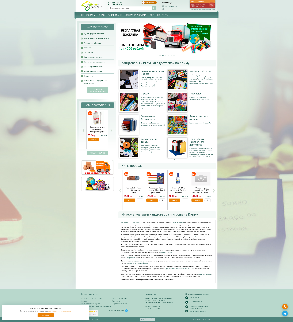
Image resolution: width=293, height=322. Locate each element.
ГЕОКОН (207, 319)
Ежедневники (146, 123)
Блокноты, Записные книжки (151, 80)
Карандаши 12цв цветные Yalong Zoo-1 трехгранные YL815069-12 (156, 191)
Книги (191, 123)
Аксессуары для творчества (199, 99)
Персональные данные (152, 302)
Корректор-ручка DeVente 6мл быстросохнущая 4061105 (97, 130)
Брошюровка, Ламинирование (152, 85)
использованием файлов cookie (59, 311)
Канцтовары (88, 15)
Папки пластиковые (196, 148)
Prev (83, 130)
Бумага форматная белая (94, 34)
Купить (129, 200)
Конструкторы (149, 104)
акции (132, 261)
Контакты (162, 15)
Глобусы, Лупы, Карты (205, 79)
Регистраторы (194, 155)
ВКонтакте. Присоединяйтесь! (137, 263)
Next (111, 130)
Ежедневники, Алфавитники (148, 118)
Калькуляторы (157, 125)
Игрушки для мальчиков (149, 100)
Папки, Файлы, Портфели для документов (196, 142)
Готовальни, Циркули (197, 81)
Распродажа (115, 15)
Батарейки (154, 146)
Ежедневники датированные (151, 124)
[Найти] (154, 8)
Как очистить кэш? (167, 302)
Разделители (200, 153)
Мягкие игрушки (157, 106)
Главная (147, 298)
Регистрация (169, 9)
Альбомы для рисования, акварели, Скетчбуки (198, 76)
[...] (154, 86)
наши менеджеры (204, 274)
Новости (154, 298)
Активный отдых (147, 97)
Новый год (88, 76)
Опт (152, 15)
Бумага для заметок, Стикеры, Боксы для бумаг (151, 83)
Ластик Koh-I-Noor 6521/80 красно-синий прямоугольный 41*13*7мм (133, 192)
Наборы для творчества (197, 97)
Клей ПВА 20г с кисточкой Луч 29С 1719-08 (178, 190)
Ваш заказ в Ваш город (203, 237)
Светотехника (146, 152)
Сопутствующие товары (149, 140)
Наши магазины (178, 223)
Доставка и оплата (135, 15)
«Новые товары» (166, 252)
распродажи (139, 261)
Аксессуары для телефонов (150, 150)
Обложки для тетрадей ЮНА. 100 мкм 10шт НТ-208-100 (201, 190)
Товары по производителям (98, 90)
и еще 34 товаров (97, 153)
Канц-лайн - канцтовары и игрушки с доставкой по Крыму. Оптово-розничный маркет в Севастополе (92, 5)
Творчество (195, 94)
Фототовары (145, 146)
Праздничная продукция (93, 57)
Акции (161, 298)
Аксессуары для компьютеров (151, 148)
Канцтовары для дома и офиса (152, 72)
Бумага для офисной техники (151, 78)
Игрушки (145, 94)
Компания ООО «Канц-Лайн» (131, 223)
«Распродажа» (130, 258)
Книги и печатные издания (198, 118)
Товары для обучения (200, 71)
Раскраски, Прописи (201, 123)
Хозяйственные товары (93, 71)
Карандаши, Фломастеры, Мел (200, 83)
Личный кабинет (171, 6)
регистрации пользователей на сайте (179, 269)
